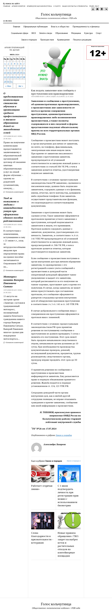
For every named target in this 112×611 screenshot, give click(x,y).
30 (8, 81)
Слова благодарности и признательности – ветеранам (42, 537)
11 (14, 68)
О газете (57, 6)
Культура (88, 33)
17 (11, 72)
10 (11, 68)
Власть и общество (60, 26)
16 (8, 72)
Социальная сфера (19, 33)
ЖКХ (33, 33)
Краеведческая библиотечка (39, 6)
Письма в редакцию (82, 39)
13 (21, 68)
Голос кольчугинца (56, 14)
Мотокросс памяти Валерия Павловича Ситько (13, 281)
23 (8, 77)
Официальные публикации (35, 26)
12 (18, 68)
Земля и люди (45, 33)
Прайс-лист (94, 6)
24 (11, 77)
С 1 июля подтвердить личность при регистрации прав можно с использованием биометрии (68, 495)
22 (5, 77)
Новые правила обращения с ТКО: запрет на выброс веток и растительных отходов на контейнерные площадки (68, 544)
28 (24, 77)
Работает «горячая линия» (41, 487)
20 (21, 72)
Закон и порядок (29, 39)
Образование (61, 33)
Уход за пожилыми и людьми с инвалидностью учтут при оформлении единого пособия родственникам (13, 209)
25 (14, 77)
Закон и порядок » (74, 461)
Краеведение (63, 39)
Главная (6, 6)
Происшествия (47, 39)
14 (24, 68)
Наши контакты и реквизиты (75, 6)
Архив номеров (18, 6)
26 (18, 77)
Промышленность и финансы (86, 26)
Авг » (20, 86)
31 (11, 81)
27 (21, 77)
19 (18, 72)
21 (24, 72)
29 (5, 81)
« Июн (8, 86)
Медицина (76, 33)
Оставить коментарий (14, 192)
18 (14, 72)
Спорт (99, 33)
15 (5, 72)
